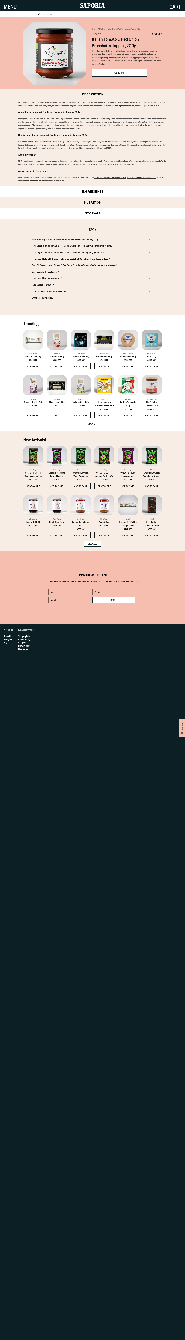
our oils (108, 141)
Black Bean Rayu (57, 521)
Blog (5, 642)
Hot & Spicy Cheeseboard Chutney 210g (151, 403)
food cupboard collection (124, 105)
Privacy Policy (24, 645)
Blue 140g (151, 356)
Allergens (22, 642)
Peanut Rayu (104, 521)
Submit (113, 599)
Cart (175, 6)
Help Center (23, 648)
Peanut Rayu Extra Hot (80, 523)
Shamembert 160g (128, 356)
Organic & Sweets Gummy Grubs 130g (104, 474)
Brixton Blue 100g (81, 356)
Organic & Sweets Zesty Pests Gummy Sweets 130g (152, 474)
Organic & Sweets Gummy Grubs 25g (33, 474)
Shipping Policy (24, 636)
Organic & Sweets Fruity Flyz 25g (57, 474)
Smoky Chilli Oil (33, 521)
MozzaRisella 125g (33, 356)
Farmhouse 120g (57, 356)
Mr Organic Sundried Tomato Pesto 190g (110, 177)
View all (92, 423)
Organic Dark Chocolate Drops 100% (151, 523)
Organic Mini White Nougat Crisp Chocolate (128, 523)
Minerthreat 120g (57, 401)
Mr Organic (96, 33)
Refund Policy (24, 639)
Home (93, 29)
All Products (101, 29)
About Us (7, 636)
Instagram (8, 639)
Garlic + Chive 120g (80, 401)
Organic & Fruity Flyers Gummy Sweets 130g (128, 474)
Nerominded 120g (104, 356)
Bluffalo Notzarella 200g (128, 403)
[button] (10, 6)
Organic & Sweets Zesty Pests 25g (81, 474)
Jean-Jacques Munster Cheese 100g (104, 403)
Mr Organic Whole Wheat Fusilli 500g (141, 177)
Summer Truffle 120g (33, 401)
